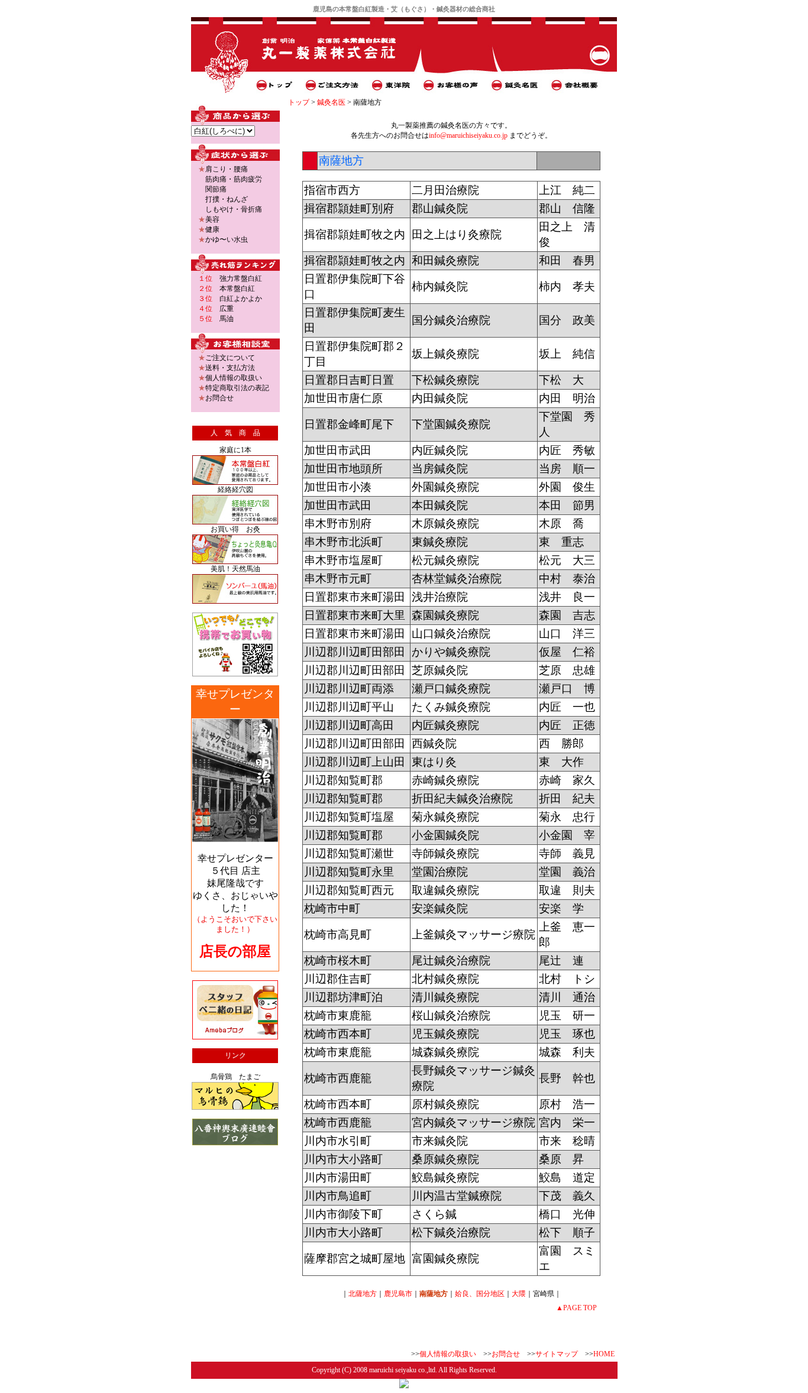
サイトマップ (556, 1354)
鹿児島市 (398, 1294)
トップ (298, 102)
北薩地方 (362, 1294)
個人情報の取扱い (447, 1354)
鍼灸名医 (331, 102)
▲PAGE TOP (576, 1308)
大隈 (519, 1294)
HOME (604, 1354)
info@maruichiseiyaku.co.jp (468, 135)
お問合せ (506, 1354)
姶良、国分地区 (480, 1294)
